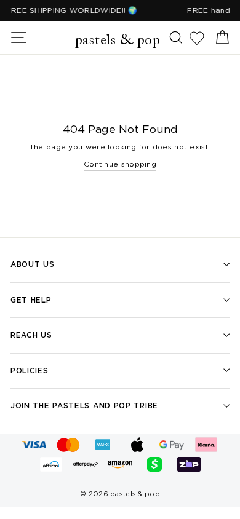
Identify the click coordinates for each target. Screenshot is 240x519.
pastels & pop (118, 40)
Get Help (31, 300)
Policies (29, 370)
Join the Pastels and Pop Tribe (84, 406)
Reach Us (31, 335)
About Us (32, 264)
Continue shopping (120, 164)
